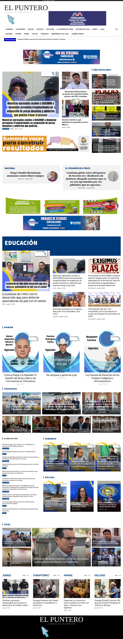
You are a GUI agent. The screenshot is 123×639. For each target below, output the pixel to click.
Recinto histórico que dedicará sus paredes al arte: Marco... (75, 122)
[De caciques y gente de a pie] (61, 351)
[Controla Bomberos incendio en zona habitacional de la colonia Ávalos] (55, 496)
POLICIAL (48, 498)
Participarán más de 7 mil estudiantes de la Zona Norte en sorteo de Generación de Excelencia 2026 (104, 313)
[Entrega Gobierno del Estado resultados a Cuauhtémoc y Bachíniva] (46, 588)
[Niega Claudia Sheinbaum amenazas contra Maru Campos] (52, 176)
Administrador (81, 188)
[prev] (114, 39)
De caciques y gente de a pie (61, 375)
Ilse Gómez (21, 179)
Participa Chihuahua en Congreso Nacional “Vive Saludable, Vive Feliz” (67, 311)
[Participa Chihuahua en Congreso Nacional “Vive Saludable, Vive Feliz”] (69, 299)
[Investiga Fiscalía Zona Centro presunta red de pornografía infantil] (82, 496)
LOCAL (62, 88)
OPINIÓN (20, 371)
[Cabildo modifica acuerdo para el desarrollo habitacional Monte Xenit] (16, 424)
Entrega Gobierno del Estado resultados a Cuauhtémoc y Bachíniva (45, 602)
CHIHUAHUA (65, 116)
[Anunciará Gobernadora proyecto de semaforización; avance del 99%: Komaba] (75, 80)
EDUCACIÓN (5, 128)
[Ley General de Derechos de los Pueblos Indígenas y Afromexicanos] (102, 351)
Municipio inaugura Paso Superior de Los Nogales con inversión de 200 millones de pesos (18, 445)
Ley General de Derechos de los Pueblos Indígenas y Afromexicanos (102, 378)
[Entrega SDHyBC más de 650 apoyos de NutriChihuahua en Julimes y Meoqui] (108, 588)
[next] (118, 39)
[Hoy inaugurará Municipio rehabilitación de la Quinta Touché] (106, 424)
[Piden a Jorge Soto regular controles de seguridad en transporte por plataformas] (82, 456)
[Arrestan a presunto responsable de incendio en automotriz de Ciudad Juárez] (15, 588)
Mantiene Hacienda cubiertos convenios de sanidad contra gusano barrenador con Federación (49, 39)
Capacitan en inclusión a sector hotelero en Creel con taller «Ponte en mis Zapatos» (76, 604)
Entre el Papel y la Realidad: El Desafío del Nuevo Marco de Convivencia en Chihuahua (20, 378)
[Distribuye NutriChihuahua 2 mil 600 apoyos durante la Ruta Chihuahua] (106, 557)
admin (12, 128)
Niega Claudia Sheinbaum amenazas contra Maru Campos (25, 174)
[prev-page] (3, 517)
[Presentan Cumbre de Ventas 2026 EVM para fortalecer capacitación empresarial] (76, 424)
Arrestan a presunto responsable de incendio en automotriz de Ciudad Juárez (15, 602)
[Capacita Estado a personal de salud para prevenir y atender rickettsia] (16, 557)
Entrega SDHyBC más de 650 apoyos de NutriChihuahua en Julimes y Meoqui (108, 602)
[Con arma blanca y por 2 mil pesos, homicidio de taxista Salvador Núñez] (109, 496)
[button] (116, 29)
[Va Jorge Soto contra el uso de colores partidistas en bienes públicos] (56, 456)
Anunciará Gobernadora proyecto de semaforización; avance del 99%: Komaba (75, 94)
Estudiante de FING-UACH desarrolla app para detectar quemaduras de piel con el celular (24, 297)
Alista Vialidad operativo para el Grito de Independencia (19, 451)
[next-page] (6, 517)
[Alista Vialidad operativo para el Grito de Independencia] (16, 537)
